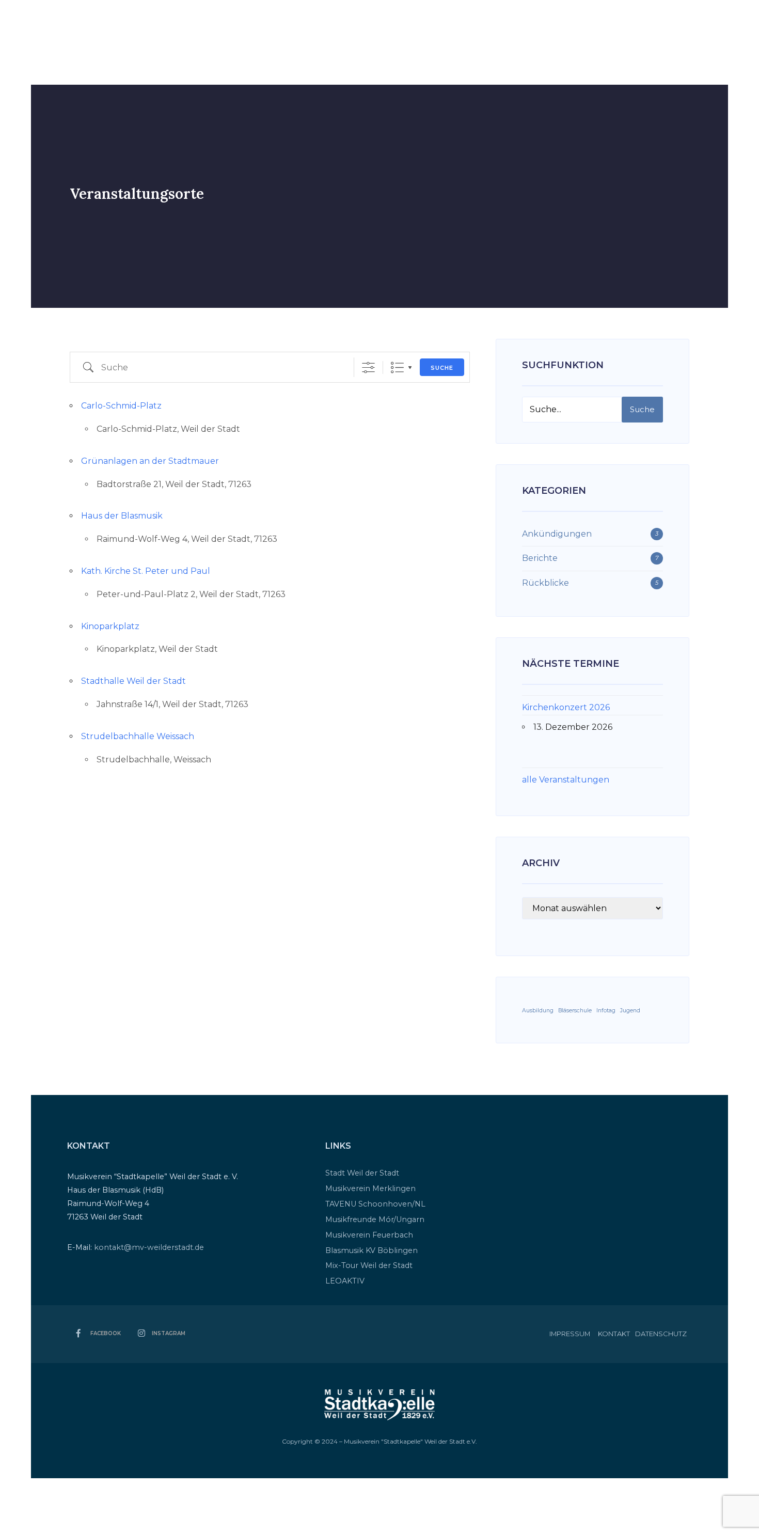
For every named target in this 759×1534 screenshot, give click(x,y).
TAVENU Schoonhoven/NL (375, 1204)
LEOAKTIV (345, 1281)
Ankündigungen (557, 534)
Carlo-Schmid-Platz (121, 406)
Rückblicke (545, 583)
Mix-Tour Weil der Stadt (369, 1265)
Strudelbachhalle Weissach (137, 736)
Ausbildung (538, 1010)
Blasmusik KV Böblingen (371, 1250)
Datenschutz (661, 1333)
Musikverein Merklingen (370, 1188)
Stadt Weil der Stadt (362, 1173)
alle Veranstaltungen (565, 780)
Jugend (630, 1010)
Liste (397, 367)
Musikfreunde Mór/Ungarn (374, 1219)
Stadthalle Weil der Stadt (133, 681)
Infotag (605, 1010)
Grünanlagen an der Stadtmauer (150, 461)
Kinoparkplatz (110, 626)
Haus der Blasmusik (122, 516)
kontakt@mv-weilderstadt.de (149, 1247)
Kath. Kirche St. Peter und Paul (145, 571)
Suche (442, 367)
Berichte (540, 558)
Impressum (569, 1333)
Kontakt (614, 1333)
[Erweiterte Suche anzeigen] (368, 367)
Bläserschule (575, 1010)
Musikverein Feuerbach (369, 1235)
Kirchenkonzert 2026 (566, 707)
